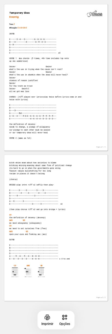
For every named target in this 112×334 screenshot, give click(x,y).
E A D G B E (22, 28)
